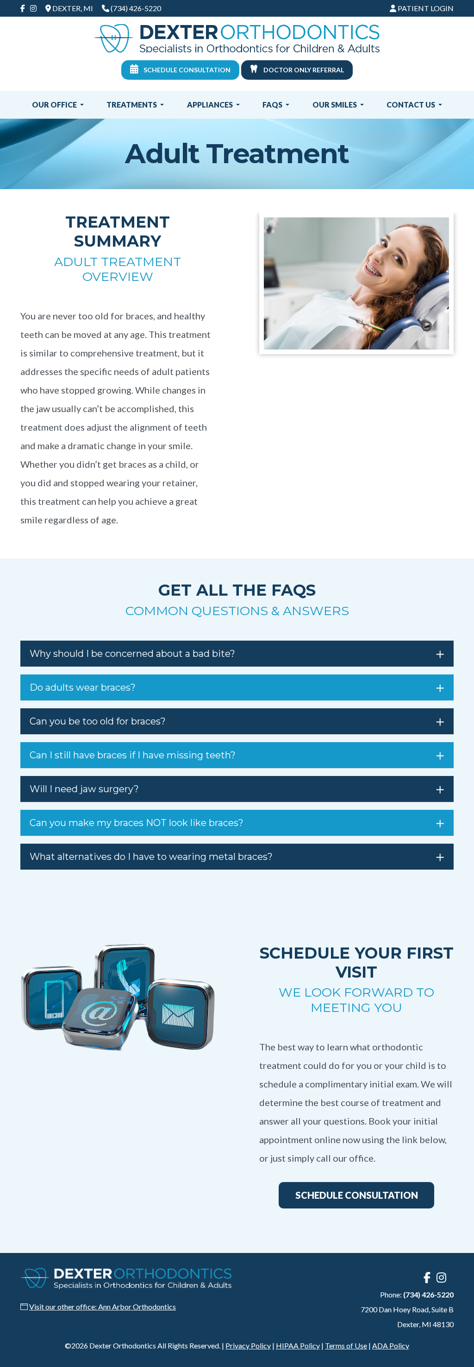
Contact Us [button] (412, 104)
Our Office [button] (55, 104)
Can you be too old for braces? (98, 721)
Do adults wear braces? (83, 687)
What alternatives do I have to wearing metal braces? (151, 856)
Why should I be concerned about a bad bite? (132, 653)
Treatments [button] (132, 104)
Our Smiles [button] (335, 104)
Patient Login (425, 8)
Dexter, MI (72, 8)
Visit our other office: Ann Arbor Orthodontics (102, 1306)
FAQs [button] (273, 104)
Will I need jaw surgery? (84, 789)
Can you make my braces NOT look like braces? (136, 822)
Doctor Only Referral (303, 70)
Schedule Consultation (186, 70)
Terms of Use (346, 1345)
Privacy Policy (248, 1345)
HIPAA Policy (298, 1345)
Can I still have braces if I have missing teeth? (133, 755)
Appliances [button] (210, 104)
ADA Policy (390, 1345)
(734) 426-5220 (136, 8)
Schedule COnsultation (356, 1195)
